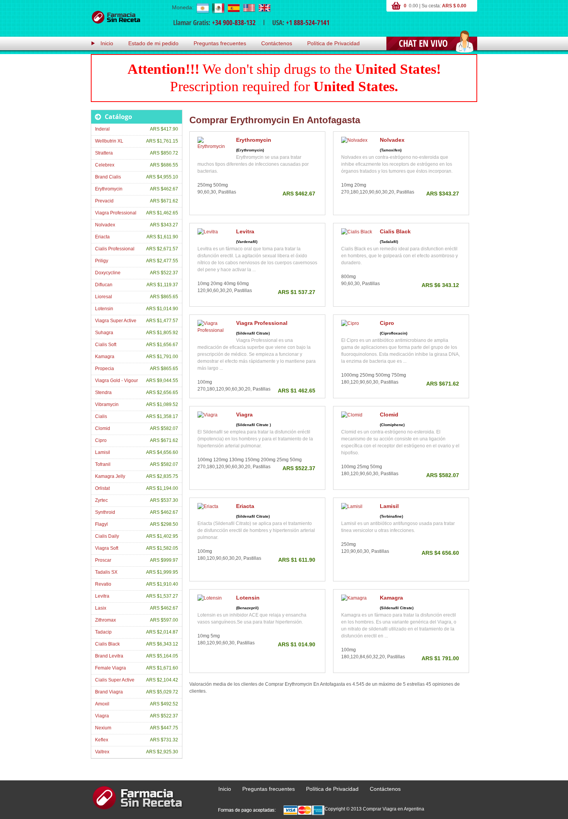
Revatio (103, 584)
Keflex (101, 740)
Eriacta (245, 506)
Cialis (101, 416)
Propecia (104, 368)
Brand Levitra (109, 656)
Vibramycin (107, 404)
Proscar (103, 560)
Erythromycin (253, 140)
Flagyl (101, 524)
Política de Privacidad (333, 43)
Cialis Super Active (114, 680)
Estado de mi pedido (153, 43)
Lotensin (248, 598)
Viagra (244, 414)
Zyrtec (101, 500)
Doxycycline (108, 272)
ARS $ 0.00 (454, 5)
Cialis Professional (114, 248)
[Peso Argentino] (202, 8)
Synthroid (105, 512)
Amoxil (102, 704)
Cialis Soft (105, 344)
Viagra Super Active (115, 320)
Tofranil (103, 464)
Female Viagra (110, 668)
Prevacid (104, 201)
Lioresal (103, 296)
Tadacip (103, 632)
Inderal (102, 129)
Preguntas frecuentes (220, 43)
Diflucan (103, 284)
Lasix (100, 608)
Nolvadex (392, 140)
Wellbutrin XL (109, 141)
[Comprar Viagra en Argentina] (116, 17)
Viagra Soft (106, 548)
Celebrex (104, 165)
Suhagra (104, 332)
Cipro (387, 323)
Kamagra (391, 598)
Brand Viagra (109, 692)
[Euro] (233, 8)
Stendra (103, 392)
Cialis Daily (107, 536)
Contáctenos (276, 43)
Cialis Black (395, 231)
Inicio (106, 43)
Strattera (104, 153)
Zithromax (105, 620)
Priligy (101, 260)
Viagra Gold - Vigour (116, 380)
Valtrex (102, 751)
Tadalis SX (106, 572)
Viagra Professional (261, 323)
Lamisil (389, 506)
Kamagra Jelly (110, 476)
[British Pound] (264, 8)
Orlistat (102, 488)
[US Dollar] (249, 8)
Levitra (245, 231)
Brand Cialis (108, 177)
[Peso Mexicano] (218, 8)
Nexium (103, 728)
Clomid (389, 414)
